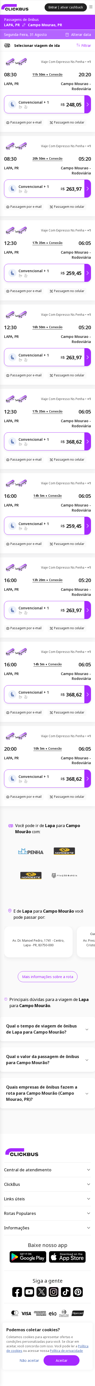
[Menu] (91, 7)
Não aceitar (29, 1360)
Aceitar (61, 1360)
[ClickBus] (15, 7)
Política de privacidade (66, 1351)
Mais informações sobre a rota (47, 976)
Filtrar (86, 45)
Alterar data (81, 34)
